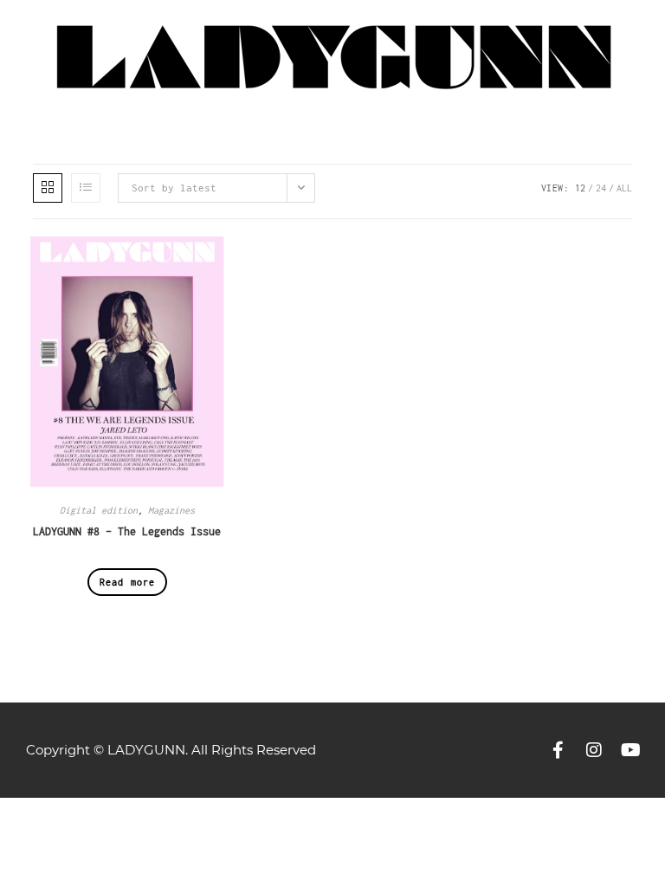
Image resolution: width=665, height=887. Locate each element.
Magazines (171, 510)
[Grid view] (47, 188)
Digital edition (99, 510)
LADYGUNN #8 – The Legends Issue (127, 531)
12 (580, 188)
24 (601, 188)
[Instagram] (594, 750)
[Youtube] (630, 750)
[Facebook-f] (557, 750)
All (624, 188)
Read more (128, 582)
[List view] (85, 188)
